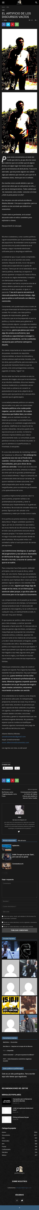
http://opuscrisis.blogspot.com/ (19, 819)
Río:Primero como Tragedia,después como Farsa (9, 794)
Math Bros (6, 1042)
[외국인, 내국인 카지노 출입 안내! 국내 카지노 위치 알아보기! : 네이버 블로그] (28, 987)
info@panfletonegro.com (23, 1188)
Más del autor (22, 840)
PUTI (4, 1059)
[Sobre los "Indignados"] (10, 1005)
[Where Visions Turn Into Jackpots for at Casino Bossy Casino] (10, 987)
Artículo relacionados (9, 840)
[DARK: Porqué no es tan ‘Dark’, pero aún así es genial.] (6, 857)
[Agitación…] (6, 847)
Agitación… (16, 845)
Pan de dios (14, 1042)
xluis (5, 20)
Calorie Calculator (8, 1055)
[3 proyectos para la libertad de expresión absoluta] (6, 1101)
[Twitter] (19, 832)
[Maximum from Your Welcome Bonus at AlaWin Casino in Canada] (10, 969)
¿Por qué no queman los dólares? (24, 1055)
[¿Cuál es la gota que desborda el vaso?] (6, 1110)
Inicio (3, 7)
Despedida (10, 1050)
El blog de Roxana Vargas (21, 1117)
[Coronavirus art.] (6, 866)
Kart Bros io (6, 1046)
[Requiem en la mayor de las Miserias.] (28, 1005)
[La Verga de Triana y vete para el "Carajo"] (28, 1024)
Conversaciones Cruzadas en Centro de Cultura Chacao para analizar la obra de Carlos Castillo (29, 795)
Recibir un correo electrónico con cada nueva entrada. (18, 926)
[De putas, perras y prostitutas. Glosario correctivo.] (28, 950)
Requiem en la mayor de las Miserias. (22, 1046)
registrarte (22, 1076)
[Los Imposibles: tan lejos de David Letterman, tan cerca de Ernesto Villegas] (28, 969)
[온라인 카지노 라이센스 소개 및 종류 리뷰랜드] (10, 1024)
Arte (8, 7)
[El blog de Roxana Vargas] (6, 1119)
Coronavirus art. (18, 864)
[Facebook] (17, 1200)
